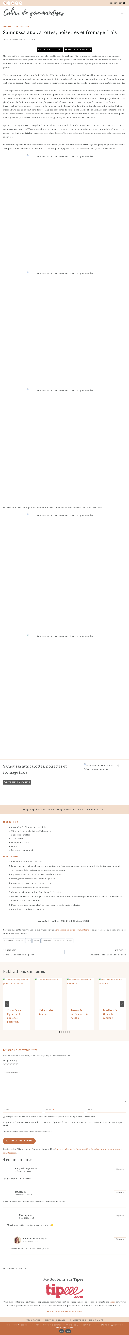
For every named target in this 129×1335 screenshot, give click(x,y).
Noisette (46, 940)
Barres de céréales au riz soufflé (79, 1014)
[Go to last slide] (7, 1004)
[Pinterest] (12, 3)
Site (90, 1109)
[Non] (126, 1328)
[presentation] (16, 991)
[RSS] (17, 3)
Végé (69, 940)
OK (61, 1331)
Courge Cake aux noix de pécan (18, 952)
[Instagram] (5, 3)
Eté (28, 940)
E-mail (50, 1109)
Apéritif (7, 26)
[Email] (21, 3)
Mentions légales (55, 1320)
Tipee (112, 1302)
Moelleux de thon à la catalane (110, 1014)
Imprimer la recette (79, 50)
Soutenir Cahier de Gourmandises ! (64, 1311)
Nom (7, 1109)
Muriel (19, 1191)
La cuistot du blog (33, 1238)
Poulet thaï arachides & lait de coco (108, 952)
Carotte (19, 940)
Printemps (59, 940)
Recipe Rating (10, 1060)
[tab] (59, 1032)
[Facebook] (9, 3)
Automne (8, 940)
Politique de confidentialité (86, 1320)
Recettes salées (20, 26)
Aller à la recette (51, 50)
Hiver (36, 940)
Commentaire (12, 1072)
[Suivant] (122, 1004)
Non (68, 1331)
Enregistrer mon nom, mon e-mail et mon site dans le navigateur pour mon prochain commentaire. (50, 1117)
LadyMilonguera (24, 1168)
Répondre (120, 1169)
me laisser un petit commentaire (72, 930)
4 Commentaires (28, 39)
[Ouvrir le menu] (122, 13)
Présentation (33, 1320)
